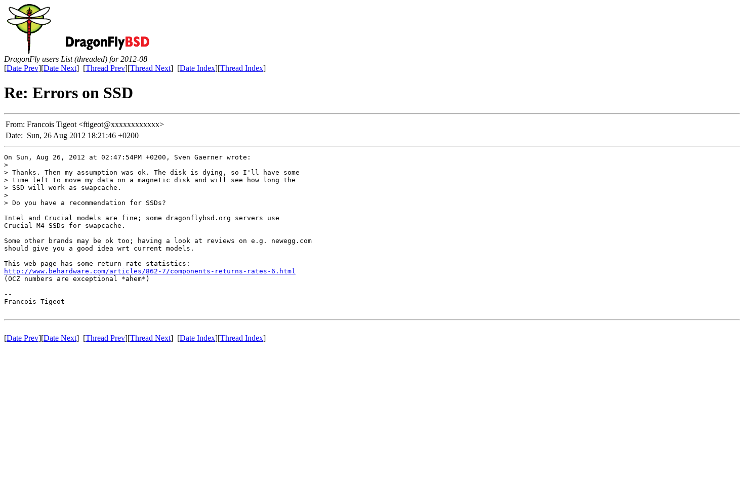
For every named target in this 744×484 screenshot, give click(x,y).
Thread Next (150, 68)
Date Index (197, 68)
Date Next (60, 68)
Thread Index (241, 68)
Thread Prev (105, 68)
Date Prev (22, 68)
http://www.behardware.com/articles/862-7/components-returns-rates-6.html (150, 271)
